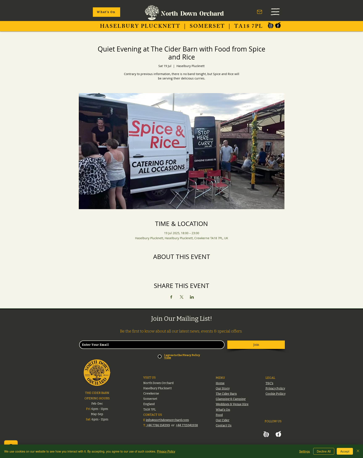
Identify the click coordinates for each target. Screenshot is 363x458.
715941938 (190, 425)
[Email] (259, 11)
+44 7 (179, 425)
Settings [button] (304, 451)
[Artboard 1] (278, 25)
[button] (275, 11)
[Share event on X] (182, 297)
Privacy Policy (166, 451)
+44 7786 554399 (158, 425)
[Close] (357, 451)
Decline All (324, 451)
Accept (344, 451)
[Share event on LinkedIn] (192, 297)
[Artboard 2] (270, 25)
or (173, 425)
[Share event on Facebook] (171, 297)
